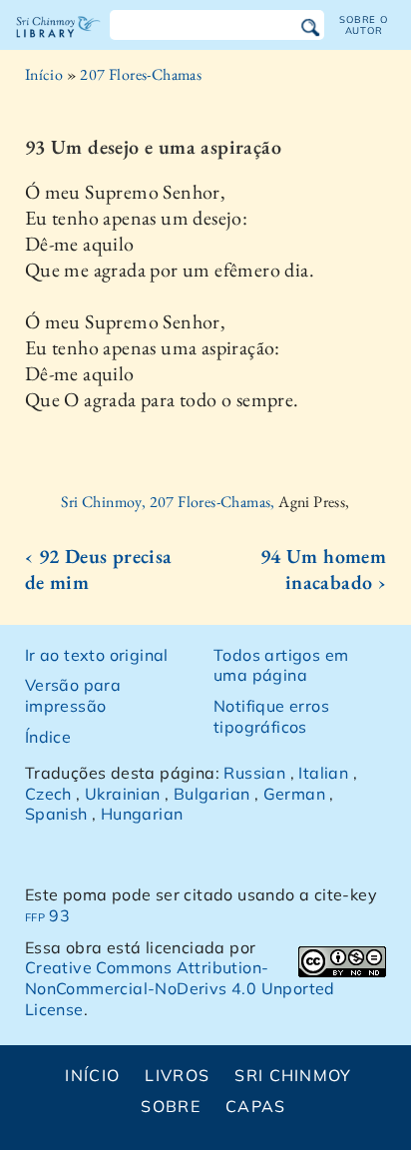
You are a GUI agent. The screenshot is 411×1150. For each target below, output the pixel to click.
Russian (254, 773)
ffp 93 (47, 915)
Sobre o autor (363, 24)
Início (44, 74)
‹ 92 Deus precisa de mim (99, 569)
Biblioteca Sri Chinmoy (58, 44)
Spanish (56, 814)
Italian (323, 773)
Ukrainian (123, 794)
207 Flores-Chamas (141, 74)
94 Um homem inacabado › (323, 569)
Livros (177, 1075)
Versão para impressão (73, 695)
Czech (48, 794)
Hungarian (142, 814)
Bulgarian (212, 794)
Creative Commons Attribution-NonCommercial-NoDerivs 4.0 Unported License (180, 988)
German (294, 794)
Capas (255, 1106)
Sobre (170, 1106)
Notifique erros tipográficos (271, 716)
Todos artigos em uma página (280, 665)
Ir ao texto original (97, 655)
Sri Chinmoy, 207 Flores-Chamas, (169, 501)
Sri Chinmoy (292, 1075)
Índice (48, 737)
